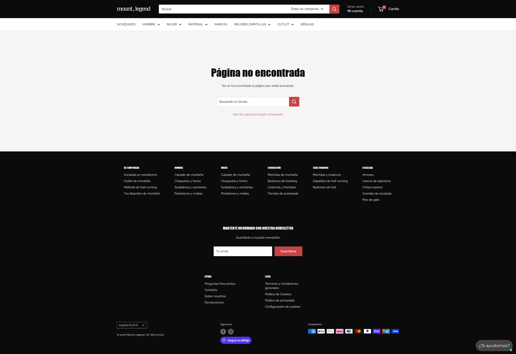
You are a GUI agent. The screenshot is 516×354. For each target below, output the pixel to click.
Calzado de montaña (189, 175)
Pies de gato (371, 200)
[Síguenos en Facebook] (223, 331)
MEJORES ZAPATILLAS (250, 24)
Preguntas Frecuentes (220, 284)
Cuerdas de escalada (376, 193)
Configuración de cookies (282, 306)
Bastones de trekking (282, 181)
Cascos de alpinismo (376, 181)
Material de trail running (140, 187)
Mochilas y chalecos (327, 175)
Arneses (368, 175)
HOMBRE (149, 24)
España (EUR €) (128, 325)
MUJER (172, 24)
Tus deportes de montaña (142, 193)
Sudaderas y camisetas (190, 187)
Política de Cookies (278, 294)
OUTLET (283, 24)
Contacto (211, 290)
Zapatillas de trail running (330, 181)
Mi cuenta (355, 11)
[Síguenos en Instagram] (231, 331)
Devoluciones (214, 302)
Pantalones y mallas (188, 193)
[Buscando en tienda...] (294, 102)
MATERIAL (195, 24)
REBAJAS (307, 24)
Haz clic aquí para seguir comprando (258, 114)
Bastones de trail (324, 187)
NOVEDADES (126, 24)
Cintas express (372, 187)
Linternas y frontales (282, 187)
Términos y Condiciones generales (281, 286)
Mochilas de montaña (283, 175)
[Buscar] (334, 9)
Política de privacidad (279, 300)
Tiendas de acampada (283, 193)
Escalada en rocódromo (140, 175)
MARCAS (221, 24)
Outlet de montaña (137, 181)
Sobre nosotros (215, 296)
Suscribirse (288, 251)
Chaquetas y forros (188, 181)
